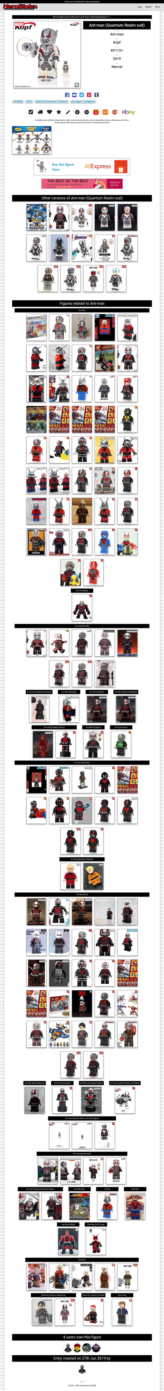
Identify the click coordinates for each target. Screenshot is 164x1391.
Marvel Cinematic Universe (52, 101)
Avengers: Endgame (83, 101)
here (109, 17)
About (157, 7)
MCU (29, 101)
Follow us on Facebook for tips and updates (82, 2)
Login (140, 7)
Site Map (82, 1381)
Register (148, 7)
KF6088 (18, 101)
